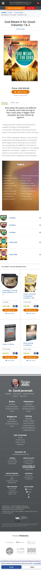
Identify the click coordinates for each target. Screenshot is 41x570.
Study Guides (18, 12)
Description (4, 102)
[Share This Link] (14, 306)
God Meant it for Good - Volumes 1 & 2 (14, 15)
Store (9, 12)
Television (28, 401)
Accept (11, 567)
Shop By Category (14, 8)
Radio (12, 401)
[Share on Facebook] (16, 306)
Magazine (12, 416)
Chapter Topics (15, 102)
